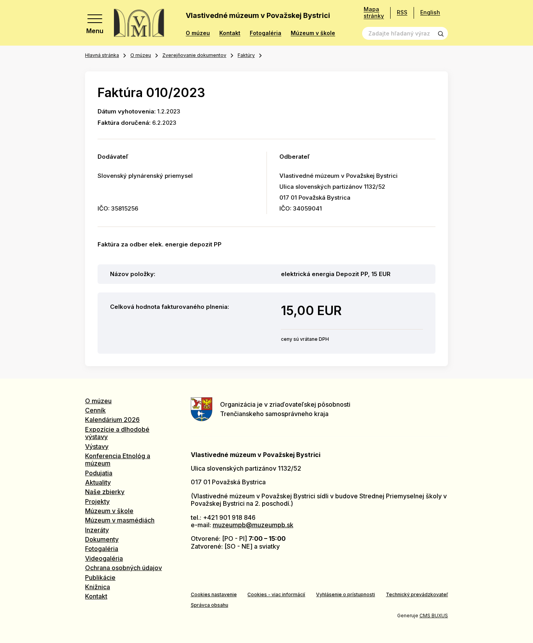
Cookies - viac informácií (276, 594)
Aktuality (98, 482)
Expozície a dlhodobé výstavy (117, 433)
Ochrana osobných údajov (123, 568)
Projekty (97, 501)
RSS (402, 12)
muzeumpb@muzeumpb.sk (253, 525)
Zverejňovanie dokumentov (194, 55)
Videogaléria (104, 558)
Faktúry (246, 55)
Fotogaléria (265, 33)
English (430, 12)
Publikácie (100, 577)
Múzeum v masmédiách (120, 520)
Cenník (95, 410)
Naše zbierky (104, 492)
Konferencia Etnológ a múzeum (117, 459)
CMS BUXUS (433, 615)
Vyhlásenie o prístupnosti (345, 594)
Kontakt (229, 33)
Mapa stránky (374, 12)
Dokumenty (102, 539)
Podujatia (98, 473)
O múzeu (198, 33)
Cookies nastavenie (214, 594)
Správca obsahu (209, 605)
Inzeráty (97, 530)
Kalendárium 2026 (112, 419)
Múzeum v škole (313, 33)
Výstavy (96, 446)
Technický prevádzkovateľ (417, 594)
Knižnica (97, 587)
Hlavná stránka (102, 55)
